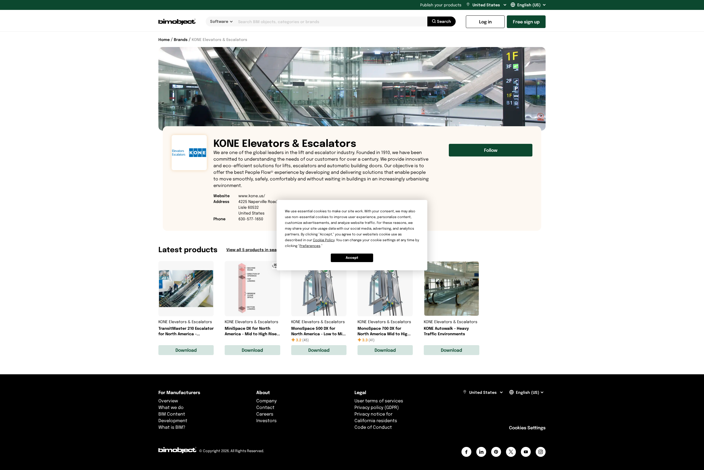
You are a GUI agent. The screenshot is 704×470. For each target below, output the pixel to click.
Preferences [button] (309, 246)
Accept (352, 257)
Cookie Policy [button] (323, 240)
